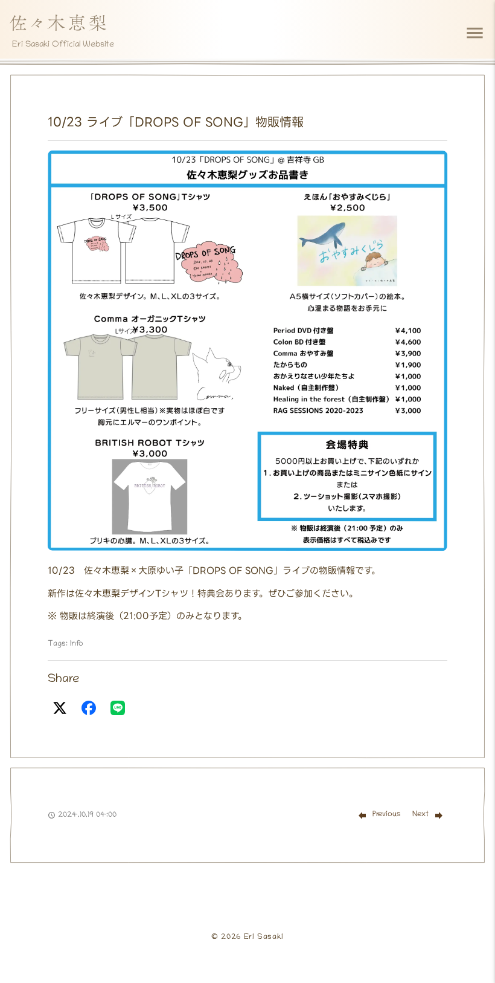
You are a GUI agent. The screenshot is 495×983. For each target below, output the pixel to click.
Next (420, 814)
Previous (386, 814)
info (76, 644)
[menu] (475, 33)
